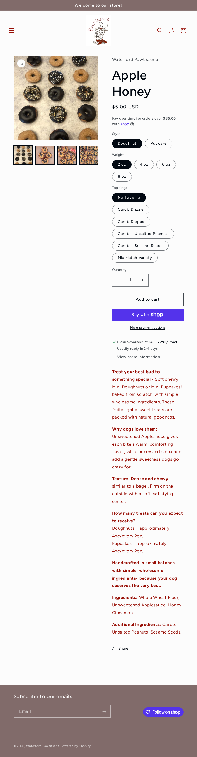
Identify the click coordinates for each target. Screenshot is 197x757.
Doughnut (127, 143)
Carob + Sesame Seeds (140, 245)
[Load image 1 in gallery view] (23, 155)
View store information (138, 357)
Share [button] (123, 648)
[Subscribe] (104, 711)
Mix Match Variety (135, 257)
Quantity (119, 270)
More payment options (147, 327)
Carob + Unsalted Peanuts (143, 233)
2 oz (122, 164)
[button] (11, 31)
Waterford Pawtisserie (42, 746)
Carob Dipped (131, 221)
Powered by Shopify (76, 746)
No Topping (129, 197)
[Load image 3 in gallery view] (67, 155)
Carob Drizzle (131, 209)
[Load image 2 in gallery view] (45, 155)
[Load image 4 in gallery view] (88, 155)
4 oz (144, 164)
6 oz (166, 164)
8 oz (122, 176)
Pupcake (159, 143)
